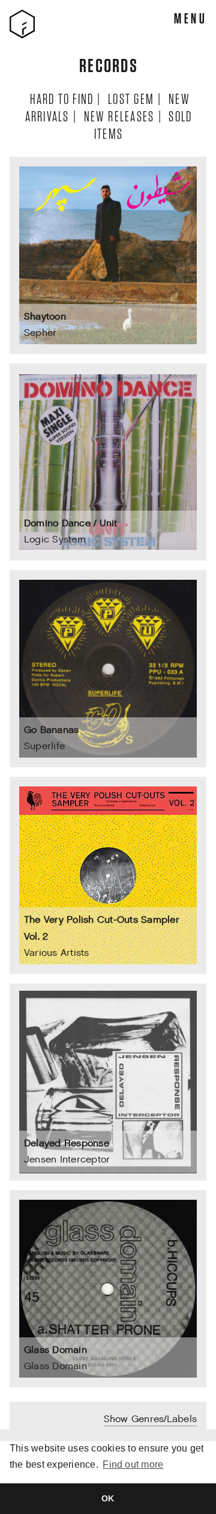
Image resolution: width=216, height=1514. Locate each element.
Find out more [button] (133, 1464)
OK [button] (107, 1498)
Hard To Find (61, 98)
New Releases (118, 115)
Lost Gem (130, 98)
